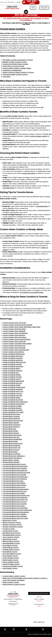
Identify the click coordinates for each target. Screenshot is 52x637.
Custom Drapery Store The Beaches (15, 333)
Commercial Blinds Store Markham (15, 470)
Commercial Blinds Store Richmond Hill (16, 473)
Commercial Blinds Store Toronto (14, 464)
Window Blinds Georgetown (12, 458)
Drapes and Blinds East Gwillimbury (15, 402)
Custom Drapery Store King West (14, 329)
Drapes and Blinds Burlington (13, 366)
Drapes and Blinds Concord (12, 393)
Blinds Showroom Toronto (12, 522)
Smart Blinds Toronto (10, 545)
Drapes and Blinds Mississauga (14, 354)
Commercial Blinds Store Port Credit (15, 518)
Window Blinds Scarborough (13, 443)
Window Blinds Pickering (11, 427)
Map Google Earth (39, 622)
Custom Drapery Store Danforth (14, 335)
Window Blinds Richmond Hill (13, 421)
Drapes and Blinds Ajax (11, 373)
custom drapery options (38, 136)
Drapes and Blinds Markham (13, 360)
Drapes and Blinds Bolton (11, 398)
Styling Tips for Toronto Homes (13, 66)
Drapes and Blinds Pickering (12, 371)
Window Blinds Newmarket (12, 435)
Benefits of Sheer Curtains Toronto (15, 62)
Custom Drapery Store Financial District (17, 339)
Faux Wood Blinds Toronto (12, 554)
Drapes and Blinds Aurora (12, 379)
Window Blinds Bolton (10, 452)
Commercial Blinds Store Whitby (14, 483)
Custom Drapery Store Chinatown (15, 337)
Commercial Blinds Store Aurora (14, 487)
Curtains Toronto (9, 529)
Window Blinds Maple (10, 441)
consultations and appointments (31, 292)
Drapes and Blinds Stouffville (13, 400)
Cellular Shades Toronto (11, 564)
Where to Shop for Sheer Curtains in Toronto (18, 72)
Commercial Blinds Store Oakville (14, 475)
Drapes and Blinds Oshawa (12, 377)
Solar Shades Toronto (10, 556)
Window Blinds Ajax (9, 429)
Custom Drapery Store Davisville (14, 348)
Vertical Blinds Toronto (11, 547)
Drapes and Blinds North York (13, 391)
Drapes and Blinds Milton (11, 368)
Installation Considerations (12, 70)
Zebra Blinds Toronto (10, 539)
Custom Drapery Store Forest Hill (14, 341)
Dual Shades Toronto (10, 568)
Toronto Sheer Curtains (12, 28)
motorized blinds (8, 188)
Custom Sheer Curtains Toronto (14, 576)
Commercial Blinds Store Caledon (14, 514)
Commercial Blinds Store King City (15, 491)
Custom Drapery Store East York (14, 346)
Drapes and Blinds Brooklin (12, 408)
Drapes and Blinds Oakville (12, 364)
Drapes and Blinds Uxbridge (12, 410)
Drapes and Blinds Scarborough (14, 387)
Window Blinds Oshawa (11, 433)
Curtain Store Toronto (10, 531)
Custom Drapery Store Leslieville (14, 331)
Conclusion (7, 77)
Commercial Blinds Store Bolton (14, 506)
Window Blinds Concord (11, 450)
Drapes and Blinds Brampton (13, 356)
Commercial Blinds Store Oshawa (14, 485)
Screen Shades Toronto (11, 558)
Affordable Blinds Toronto (12, 535)
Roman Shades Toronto (11, 562)
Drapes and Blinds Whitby (12, 375)
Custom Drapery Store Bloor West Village (17, 344)
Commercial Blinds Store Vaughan (15, 468)
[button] (26, 12)
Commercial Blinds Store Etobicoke (15, 498)
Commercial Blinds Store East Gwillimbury (17, 510)
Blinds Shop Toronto (10, 520)
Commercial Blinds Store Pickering (15, 479)
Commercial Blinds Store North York (15, 500)
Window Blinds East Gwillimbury (14, 456)
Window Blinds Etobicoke (11, 445)
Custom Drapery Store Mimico (13, 352)
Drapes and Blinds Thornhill (12, 396)
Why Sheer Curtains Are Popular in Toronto (18, 60)
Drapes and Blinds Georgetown (14, 404)
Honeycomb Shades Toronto (13, 566)
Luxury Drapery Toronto (11, 537)
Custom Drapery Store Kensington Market (17, 325)
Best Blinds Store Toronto (11, 533)
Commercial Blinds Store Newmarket (16, 489)
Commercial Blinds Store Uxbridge (15, 516)
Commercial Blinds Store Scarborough (16, 495)
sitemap (39, 597)
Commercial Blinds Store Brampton (15, 466)
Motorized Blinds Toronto (11, 543)
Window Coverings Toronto (12, 525)
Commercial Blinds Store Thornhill (15, 504)
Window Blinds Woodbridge (12, 439)
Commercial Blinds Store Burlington (15, 477)
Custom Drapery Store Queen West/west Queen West (21, 327)
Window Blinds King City (11, 437)
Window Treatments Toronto (13, 527)
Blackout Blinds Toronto (11, 541)
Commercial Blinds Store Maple (14, 493)
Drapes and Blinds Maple (11, 385)
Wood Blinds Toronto (10, 552)
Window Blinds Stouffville (11, 454)
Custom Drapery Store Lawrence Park (16, 350)
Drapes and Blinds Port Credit (13, 412)
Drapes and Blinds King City (12, 383)
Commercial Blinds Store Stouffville (15, 508)
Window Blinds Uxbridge (11, 462)
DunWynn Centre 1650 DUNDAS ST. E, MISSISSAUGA (11, 2)
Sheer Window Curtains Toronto (14, 584)
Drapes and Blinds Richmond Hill (14, 362)
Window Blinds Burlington (12, 425)
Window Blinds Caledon (11, 460)
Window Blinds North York (12, 448)
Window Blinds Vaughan (11, 416)
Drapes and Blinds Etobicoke (13, 389)
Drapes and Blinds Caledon (12, 406)
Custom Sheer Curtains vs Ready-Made (17, 68)
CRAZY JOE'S (12, 7)
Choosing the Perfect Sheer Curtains (15, 64)
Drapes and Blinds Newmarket (13, 381)
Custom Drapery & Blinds (12, 8)
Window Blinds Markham (11, 418)
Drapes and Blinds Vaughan (13, 358)
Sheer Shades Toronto (10, 560)
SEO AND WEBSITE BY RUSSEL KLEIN (39, 634)
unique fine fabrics (28, 173)
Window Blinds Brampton (11, 414)
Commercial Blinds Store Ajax (13, 481)
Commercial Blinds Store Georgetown (16, 512)
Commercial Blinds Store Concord (15, 502)
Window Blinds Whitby (10, 431)
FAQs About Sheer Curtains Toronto (15, 74)
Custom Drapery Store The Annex (14, 323)
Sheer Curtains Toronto (11, 582)
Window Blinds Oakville (11, 423)
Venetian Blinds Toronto (11, 550)
